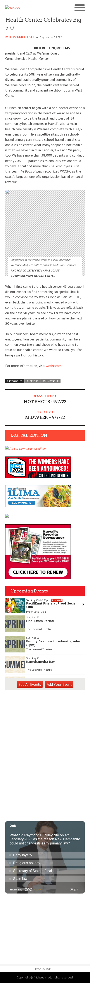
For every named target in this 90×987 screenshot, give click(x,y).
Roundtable (50, 381)
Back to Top (43, 968)
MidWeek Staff (20, 37)
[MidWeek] (25, 8)
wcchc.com (54, 365)
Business (32, 381)
